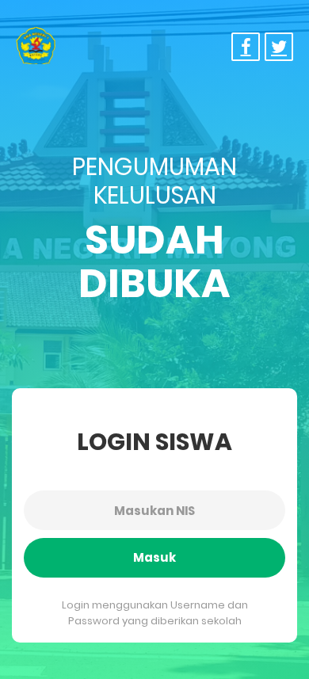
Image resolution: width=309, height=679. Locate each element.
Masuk (154, 557)
